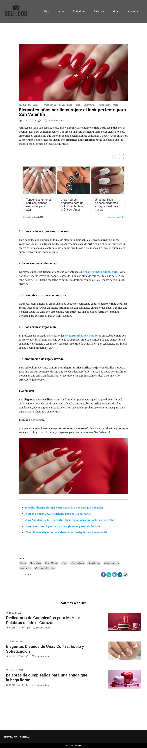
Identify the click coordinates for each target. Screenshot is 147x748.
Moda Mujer (104, 105)
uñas (78, 105)
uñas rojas (25, 568)
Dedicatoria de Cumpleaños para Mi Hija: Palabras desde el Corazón (43, 620)
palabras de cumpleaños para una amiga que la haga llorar (46, 677)
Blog (46, 11)
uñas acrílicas (65, 105)
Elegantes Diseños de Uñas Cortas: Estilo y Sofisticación (45, 649)
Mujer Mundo (89, 105)
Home (61, 11)
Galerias (99, 11)
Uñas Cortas (50, 105)
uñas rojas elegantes (44, 568)
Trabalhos (79, 11)
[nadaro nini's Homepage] (18, 11)
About (116, 11)
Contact (133, 11)
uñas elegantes (111, 563)
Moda (115, 105)
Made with (73, 746)
